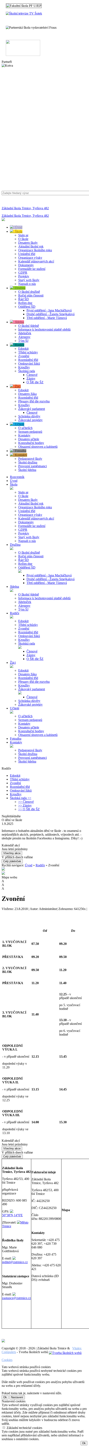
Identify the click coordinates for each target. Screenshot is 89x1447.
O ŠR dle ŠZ (34, 382)
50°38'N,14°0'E (12, 1215)
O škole (23, 239)
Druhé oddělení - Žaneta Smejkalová (50, 314)
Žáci (17, 386)
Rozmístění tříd (28, 360)
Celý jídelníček (12, 861)
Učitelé (18, 424)
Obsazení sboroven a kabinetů (38, 446)
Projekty (23, 276)
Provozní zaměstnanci (32, 466)
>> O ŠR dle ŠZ (29, 809)
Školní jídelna (27, 470)
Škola (17, 231)
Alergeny (24, 337)
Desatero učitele (28, 439)
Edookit (23, 348)
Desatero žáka (27, 394)
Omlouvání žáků (29, 363)
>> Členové (26, 801)
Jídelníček (24, 333)
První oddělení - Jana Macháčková (49, 310)
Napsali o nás (27, 284)
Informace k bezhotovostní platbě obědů (44, 329)
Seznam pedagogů (30, 431)
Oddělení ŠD (26, 306)
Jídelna (18, 322)
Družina (19, 288)
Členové (31, 374)
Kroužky (24, 367)
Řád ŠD (23, 299)
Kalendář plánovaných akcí (36, 261)
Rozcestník (17, 477)
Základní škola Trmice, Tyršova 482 (25, 208)
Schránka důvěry (29, 416)
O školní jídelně (28, 325)
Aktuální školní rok (30, 246)
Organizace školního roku (35, 250)
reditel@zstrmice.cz (15, 1262)
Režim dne (25, 303)
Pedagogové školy (30, 458)
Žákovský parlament (31, 409)
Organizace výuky (30, 257)
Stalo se (23, 235)
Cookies (7, 1360)
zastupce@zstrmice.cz (16, 1298)
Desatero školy (28, 242)
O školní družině (29, 291)
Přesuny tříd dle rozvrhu (34, 401)
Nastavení (17, 1397)
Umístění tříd (26, 254)
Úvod (17, 227)
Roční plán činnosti (30, 295)
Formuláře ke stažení (31, 269)
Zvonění (23, 356)
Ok (5, 1397)
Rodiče (18, 345)
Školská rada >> (20, 798)
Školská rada (26, 371)
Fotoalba (19, 450)
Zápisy (30, 378)
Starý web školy (28, 280)
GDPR (22, 272)
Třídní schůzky (28, 352)
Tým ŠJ (23, 340)
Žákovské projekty (30, 420)
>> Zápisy (25, 805)
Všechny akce (11, 853)
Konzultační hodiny (31, 443)
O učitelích (25, 428)
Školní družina (27, 462)
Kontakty (24, 435)
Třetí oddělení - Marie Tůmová (46, 318)
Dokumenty (26, 265)
